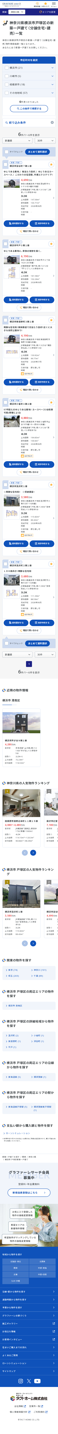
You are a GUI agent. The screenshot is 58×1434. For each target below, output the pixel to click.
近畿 (16, 1274)
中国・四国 (42, 1274)
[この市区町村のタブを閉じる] (29, 68)
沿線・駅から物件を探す (14, 1291)
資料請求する (18, 223)
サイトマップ (9, 1371)
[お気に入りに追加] (51, 164)
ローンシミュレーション (18, 1133)
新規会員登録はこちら (25, 1192)
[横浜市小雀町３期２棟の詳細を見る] (29, 437)
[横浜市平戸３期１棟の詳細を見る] (29, 276)
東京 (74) (13, 970)
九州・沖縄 (15, 1281)
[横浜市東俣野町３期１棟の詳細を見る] (29, 355)
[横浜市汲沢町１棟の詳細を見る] (29, 518)
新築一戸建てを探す (10, 1157)
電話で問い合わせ (31, 231)
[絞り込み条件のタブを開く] (29, 122)
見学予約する (44, 223)
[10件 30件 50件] (45, 141)
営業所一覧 (34, 1406)
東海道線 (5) (14, 1077)
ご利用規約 (39, 1411)
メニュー (54, 6)
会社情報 (18, 1406)
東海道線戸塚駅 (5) (17, 1106)
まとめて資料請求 (37, 151)
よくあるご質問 (10, 1355)
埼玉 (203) (13, 975)
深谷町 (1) (39, 1041)
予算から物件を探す (12, 1307)
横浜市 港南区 (15, 1005)
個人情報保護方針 (18, 1411)
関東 (16, 1268)
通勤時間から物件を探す (14, 1299)
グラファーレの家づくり (14, 1315)
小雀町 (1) (39, 1035)
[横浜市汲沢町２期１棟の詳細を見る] (29, 597)
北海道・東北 (15, 1261)
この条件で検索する (30, 108)
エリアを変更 (49, 12)
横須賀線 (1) (40, 1077)
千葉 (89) (38, 975)
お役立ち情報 (9, 1331)
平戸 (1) (12, 1047)
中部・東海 (42, 1268)
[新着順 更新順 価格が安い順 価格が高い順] (17, 141)
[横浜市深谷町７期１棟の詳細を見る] (29, 198)
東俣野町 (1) (14, 1041)
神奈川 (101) (40, 970)
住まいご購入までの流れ (14, 1347)
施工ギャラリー (10, 1323)
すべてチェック (16, 151)
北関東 (42, 1261)
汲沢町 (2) (13, 1035)
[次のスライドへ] (33, 853)
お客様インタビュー (12, 1339)
